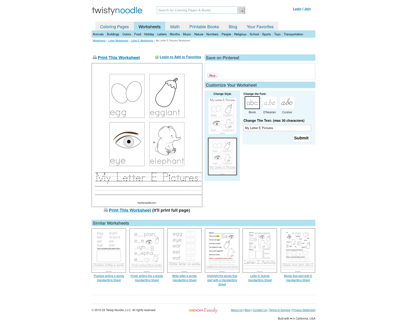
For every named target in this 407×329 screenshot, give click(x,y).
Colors (126, 34)
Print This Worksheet (119, 57)
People (226, 34)
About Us (237, 310)
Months (175, 34)
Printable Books (204, 26)
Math (175, 26)
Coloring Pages (114, 26)
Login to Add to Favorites (180, 56)
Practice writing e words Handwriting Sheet (109, 278)
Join (307, 8)
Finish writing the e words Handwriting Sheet (146, 278)
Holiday (149, 34)
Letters (162, 34)
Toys (277, 34)
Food (137, 34)
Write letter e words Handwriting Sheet (184, 278)
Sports (266, 34)
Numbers (212, 34)
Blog (233, 26)
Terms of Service (279, 310)
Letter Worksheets (118, 40)
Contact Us (260, 310)
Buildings (113, 34)
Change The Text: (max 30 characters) (274, 120)
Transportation (293, 34)
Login (297, 8)
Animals (98, 34)
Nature (198, 34)
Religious (240, 34)
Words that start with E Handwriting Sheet (298, 278)
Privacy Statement (303, 310)
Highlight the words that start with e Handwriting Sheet (222, 280)
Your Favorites (260, 26)
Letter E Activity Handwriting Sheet (260, 278)
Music (187, 34)
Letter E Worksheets (142, 40)
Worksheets (149, 26)
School (254, 34)
